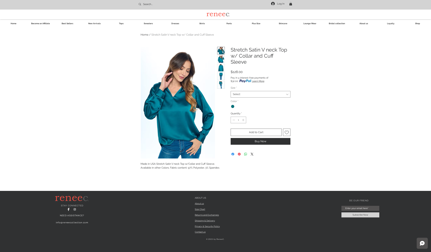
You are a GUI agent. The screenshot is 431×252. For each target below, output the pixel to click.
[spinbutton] (238, 120)
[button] (290, 3)
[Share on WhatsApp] (246, 154)
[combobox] (260, 94)
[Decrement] (233, 120)
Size (234, 87)
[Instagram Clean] (74, 209)
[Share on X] (252, 154)
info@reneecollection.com (72, 222)
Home (144, 34)
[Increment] (243, 120)
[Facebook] (68, 209)
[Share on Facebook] (233, 154)
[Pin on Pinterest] (239, 154)
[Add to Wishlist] (286, 132)
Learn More (258, 81)
